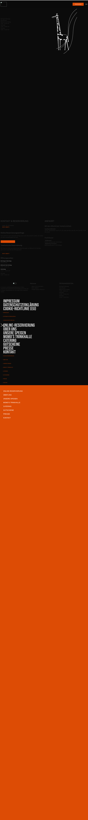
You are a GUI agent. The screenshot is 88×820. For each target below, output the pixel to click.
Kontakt (9, 352)
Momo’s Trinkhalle (17, 337)
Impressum (11, 301)
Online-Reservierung (8, 355)
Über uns (10, 329)
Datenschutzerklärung (21, 305)
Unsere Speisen (14, 333)
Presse (8, 348)
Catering (9, 340)
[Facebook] (5, 279)
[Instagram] (2, 279)
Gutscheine (11, 344)
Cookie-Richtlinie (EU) (19, 309)
